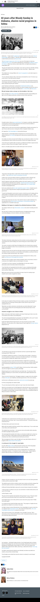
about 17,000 (13, 367)
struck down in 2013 (14, 508)
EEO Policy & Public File (18, 593)
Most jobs (7, 377)
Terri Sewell (12, 135)
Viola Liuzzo (33, 88)
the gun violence (34, 323)
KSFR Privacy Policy (26, 593)
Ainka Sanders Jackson (19, 207)
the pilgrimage (16, 56)
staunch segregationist (23, 73)
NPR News (3, 14)
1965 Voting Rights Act (13, 131)
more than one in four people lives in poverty (14, 257)
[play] (3, 5)
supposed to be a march (7, 62)
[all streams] (38, 5)
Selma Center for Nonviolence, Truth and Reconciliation (22, 201)
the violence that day (14, 93)
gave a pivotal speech (17, 122)
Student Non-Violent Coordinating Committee (17, 175)
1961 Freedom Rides (31, 184)
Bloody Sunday (18, 58)
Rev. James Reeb (25, 88)
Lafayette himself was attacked (27, 182)
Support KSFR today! (20, 8)
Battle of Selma (11, 445)
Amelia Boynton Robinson (25, 85)
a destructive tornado (23, 380)
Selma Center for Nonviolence (15, 440)
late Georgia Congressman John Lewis (12, 61)
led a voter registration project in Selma (21, 188)
